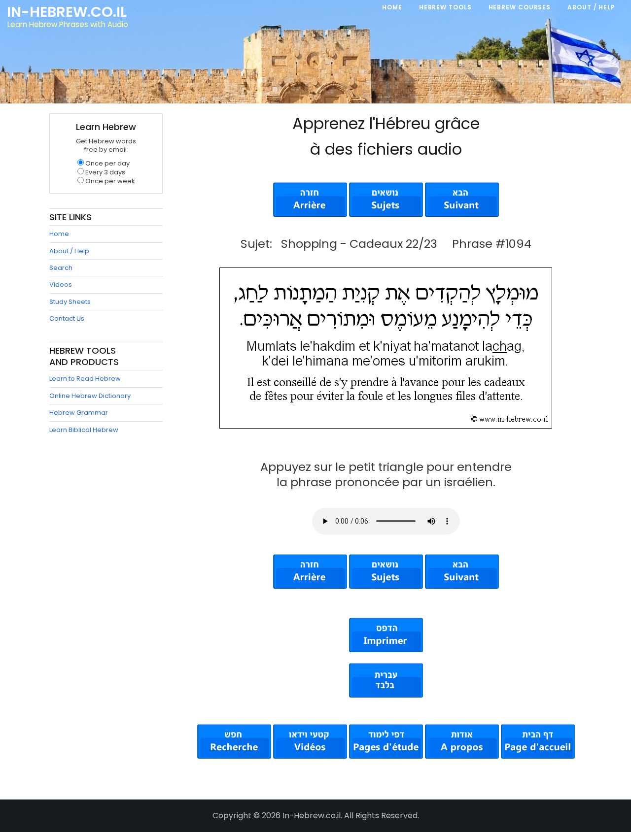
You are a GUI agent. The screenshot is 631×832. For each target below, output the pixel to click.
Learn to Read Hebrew (85, 378)
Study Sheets (70, 301)
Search (60, 267)
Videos (60, 284)
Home (59, 233)
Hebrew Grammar (78, 412)
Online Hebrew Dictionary (90, 395)
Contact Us (66, 318)
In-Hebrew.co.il (67, 12)
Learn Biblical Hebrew (83, 429)
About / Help (69, 251)
